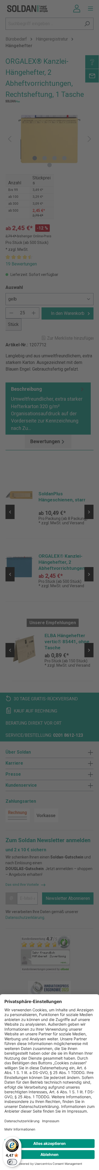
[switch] (12, 1162)
